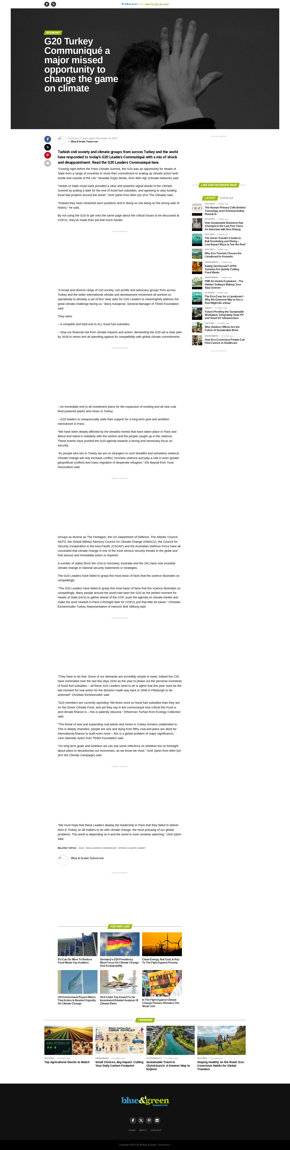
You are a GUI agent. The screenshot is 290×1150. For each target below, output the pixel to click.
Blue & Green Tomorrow (84, 141)
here (155, 162)
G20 (82, 848)
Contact (156, 1130)
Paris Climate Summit (133, 848)
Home (132, 1130)
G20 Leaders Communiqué (102, 848)
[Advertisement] (120, 256)
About (143, 1130)
